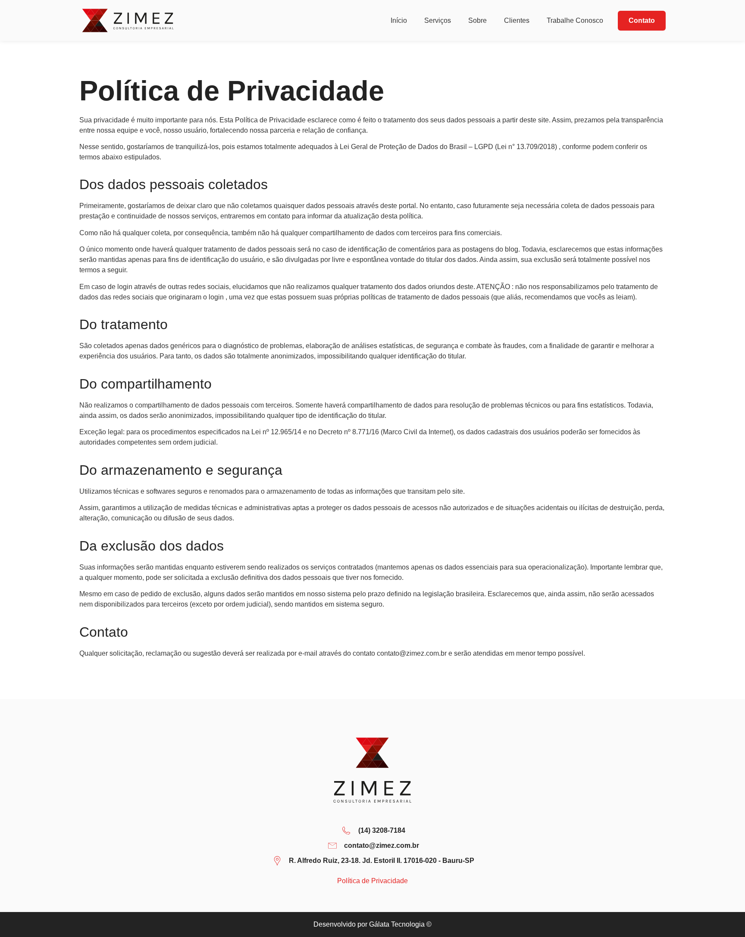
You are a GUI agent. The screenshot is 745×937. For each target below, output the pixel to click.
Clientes (516, 20)
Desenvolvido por (372, 924)
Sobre (477, 20)
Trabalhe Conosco (576, 20)
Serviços (437, 20)
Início (399, 20)
